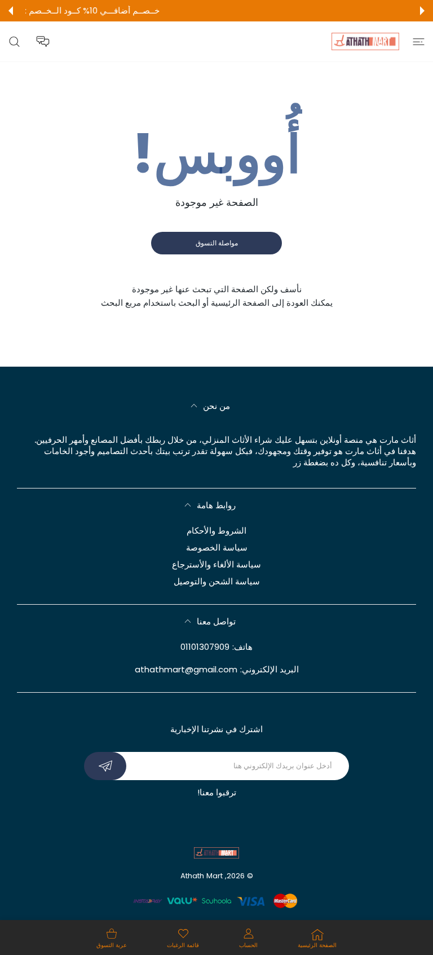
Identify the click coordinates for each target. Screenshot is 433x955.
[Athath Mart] (365, 41)
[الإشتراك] (105, 766)
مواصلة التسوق (217, 243)
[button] (422, 10)
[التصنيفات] (418, 41)
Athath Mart (201, 875)
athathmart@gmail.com (186, 669)
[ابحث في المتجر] (14, 41)
